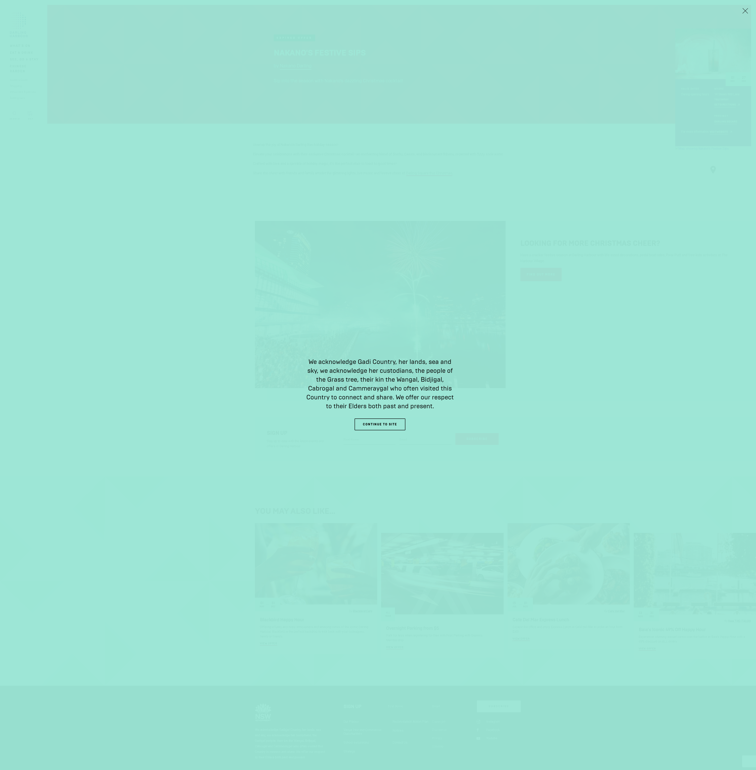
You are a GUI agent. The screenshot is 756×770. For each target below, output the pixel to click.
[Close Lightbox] (745, 11)
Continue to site (380, 424)
